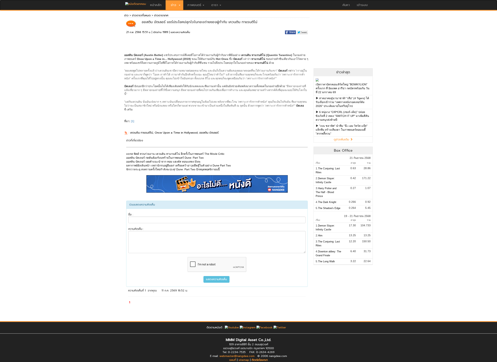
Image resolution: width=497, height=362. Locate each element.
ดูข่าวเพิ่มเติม (342, 139)
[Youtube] (232, 327)
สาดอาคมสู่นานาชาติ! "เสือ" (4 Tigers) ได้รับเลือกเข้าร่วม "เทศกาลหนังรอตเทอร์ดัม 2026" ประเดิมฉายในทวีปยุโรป (342, 102)
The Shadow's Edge (329, 208)
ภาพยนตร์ (194, 5)
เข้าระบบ (362, 5)
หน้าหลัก (156, 5)
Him (320, 235)
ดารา (214, 5)
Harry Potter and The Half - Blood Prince (326, 192)
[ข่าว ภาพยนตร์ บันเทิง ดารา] (135, 3)
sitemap (244, 360)
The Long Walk (326, 261)
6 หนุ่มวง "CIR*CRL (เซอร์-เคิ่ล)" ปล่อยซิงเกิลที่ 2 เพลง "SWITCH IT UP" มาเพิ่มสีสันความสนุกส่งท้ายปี (342, 115)
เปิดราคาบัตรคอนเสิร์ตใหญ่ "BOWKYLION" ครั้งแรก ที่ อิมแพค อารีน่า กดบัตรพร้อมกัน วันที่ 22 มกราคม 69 (342, 88)
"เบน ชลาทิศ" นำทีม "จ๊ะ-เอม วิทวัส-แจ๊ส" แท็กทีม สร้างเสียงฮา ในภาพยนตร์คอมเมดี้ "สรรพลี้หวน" (342, 129)
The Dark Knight (327, 202)
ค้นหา (346, 5)
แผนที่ (232, 360)
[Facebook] (264, 327)
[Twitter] (280, 327)
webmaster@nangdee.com (237, 356)
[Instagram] (247, 327)
